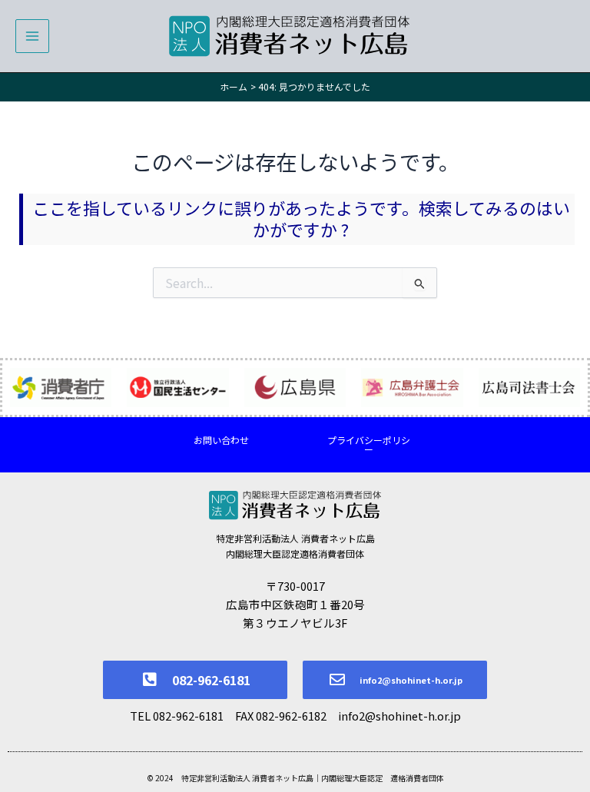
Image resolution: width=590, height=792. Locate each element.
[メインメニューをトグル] (32, 36)
